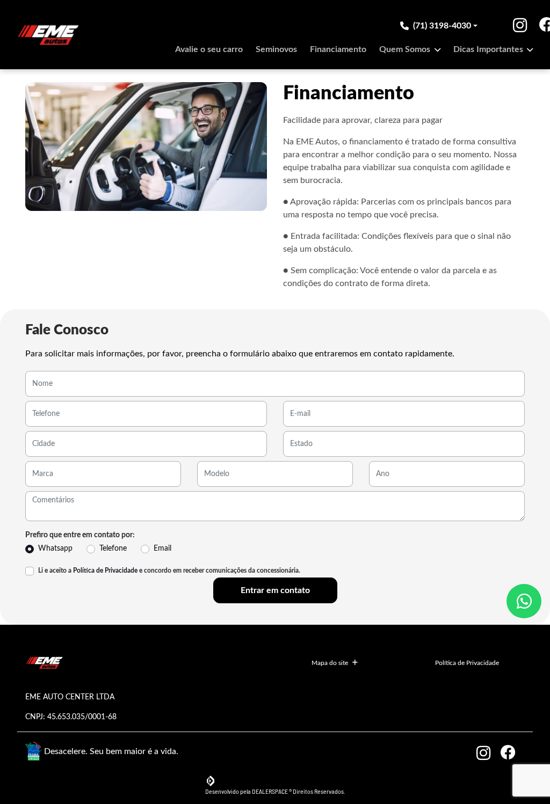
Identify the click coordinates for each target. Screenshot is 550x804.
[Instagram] (512, 26)
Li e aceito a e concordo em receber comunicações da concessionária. (169, 570)
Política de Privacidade (105, 570)
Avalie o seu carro (209, 49)
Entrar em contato (275, 590)
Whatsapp (55, 548)
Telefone (113, 548)
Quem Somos (405, 49)
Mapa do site (330, 663)
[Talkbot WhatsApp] (523, 601)
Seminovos (276, 49)
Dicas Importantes (489, 49)
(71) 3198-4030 (442, 25)
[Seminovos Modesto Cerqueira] (48, 34)
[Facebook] (526, 26)
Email (162, 548)
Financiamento (338, 49)
